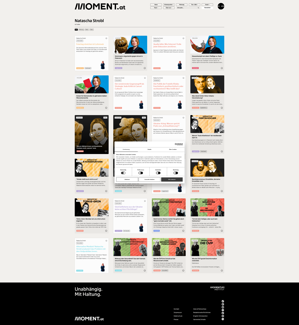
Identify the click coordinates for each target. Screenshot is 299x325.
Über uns (168, 8)
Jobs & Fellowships (199, 309)
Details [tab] (149, 149)
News (156, 4)
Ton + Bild (194, 4)
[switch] (141, 173)
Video (91, 29)
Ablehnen (127, 179)
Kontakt (176, 309)
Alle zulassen (172, 179)
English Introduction (200, 316)
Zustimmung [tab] (126, 149)
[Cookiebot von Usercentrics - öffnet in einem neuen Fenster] (176, 144)
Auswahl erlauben (149, 179)
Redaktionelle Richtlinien (202, 312)
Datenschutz (178, 316)
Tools (155, 8)
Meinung (181, 4)
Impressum (178, 312)
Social (206, 4)
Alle (76, 29)
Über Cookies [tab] (173, 149)
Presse (176, 319)
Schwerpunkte (168, 4)
